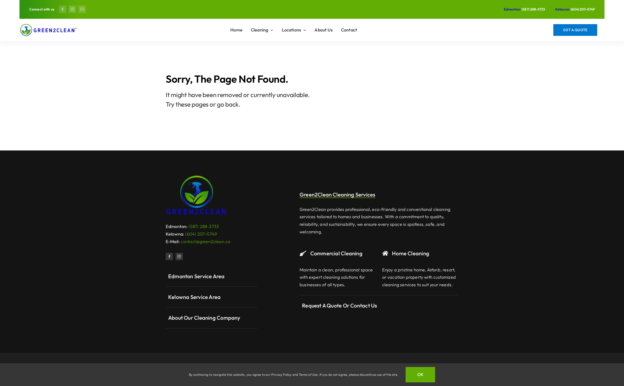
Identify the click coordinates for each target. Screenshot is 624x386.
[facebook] (62, 9)
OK (420, 374)
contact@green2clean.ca (205, 241)
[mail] (82, 9)
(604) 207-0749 (583, 9)
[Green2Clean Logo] (196, 177)
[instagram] (72, 9)
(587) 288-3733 (533, 9)
